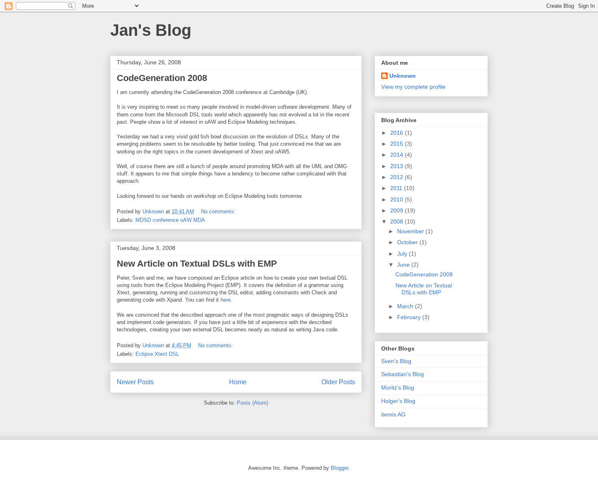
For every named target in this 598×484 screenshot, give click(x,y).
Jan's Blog (150, 30)
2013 (397, 166)
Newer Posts (135, 382)
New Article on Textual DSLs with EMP (197, 263)
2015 (397, 143)
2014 (397, 154)
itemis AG (393, 414)
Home (238, 382)
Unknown (402, 75)
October (408, 242)
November (411, 231)
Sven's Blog (396, 361)
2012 (397, 177)
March (406, 306)
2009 (397, 210)
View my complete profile (413, 86)
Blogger (339, 468)
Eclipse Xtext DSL (157, 354)
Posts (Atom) (252, 403)
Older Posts (338, 382)
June (404, 264)
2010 (397, 199)
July (403, 253)
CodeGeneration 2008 (162, 78)
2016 (397, 132)
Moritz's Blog (397, 387)
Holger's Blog (398, 401)
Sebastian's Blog (402, 374)
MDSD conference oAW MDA (170, 220)
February (409, 317)
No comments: (219, 211)
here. (226, 300)
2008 (397, 221)
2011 (397, 188)
